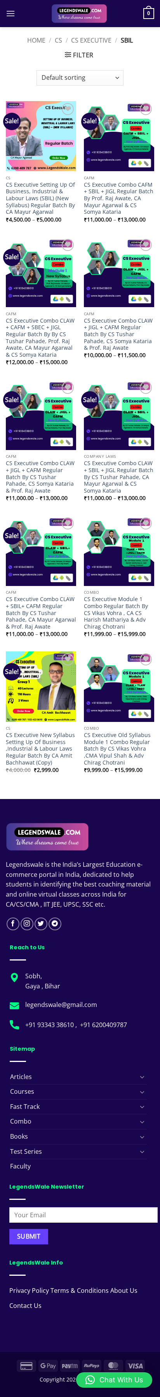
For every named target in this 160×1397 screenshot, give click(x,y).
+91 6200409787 (103, 1025)
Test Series (26, 1151)
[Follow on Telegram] (55, 924)
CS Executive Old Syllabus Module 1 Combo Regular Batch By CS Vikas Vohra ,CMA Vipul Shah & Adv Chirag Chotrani (117, 749)
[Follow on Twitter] (41, 924)
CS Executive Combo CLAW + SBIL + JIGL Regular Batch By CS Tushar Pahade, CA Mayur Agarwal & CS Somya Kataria (118, 477)
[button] (10, 13)
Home (36, 40)
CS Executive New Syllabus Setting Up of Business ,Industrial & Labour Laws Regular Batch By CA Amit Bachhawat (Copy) (40, 749)
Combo (20, 1121)
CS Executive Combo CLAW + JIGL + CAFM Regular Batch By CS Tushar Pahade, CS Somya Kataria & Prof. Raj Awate (118, 334)
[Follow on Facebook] (13, 924)
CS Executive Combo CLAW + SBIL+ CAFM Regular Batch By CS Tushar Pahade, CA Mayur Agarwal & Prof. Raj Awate (41, 613)
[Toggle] (142, 1076)
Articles (21, 1076)
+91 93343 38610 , (51, 1025)
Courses (22, 1091)
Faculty (20, 1166)
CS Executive (91, 40)
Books (19, 1136)
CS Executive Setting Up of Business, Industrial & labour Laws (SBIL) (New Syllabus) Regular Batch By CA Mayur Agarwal (40, 198)
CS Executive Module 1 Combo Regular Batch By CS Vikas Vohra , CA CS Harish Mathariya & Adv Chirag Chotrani (116, 613)
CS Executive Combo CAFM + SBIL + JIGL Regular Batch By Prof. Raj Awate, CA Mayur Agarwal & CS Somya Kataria (118, 198)
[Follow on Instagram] (27, 924)
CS (58, 40)
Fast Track (25, 1106)
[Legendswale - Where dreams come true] (79, 13)
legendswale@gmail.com (61, 1004)
